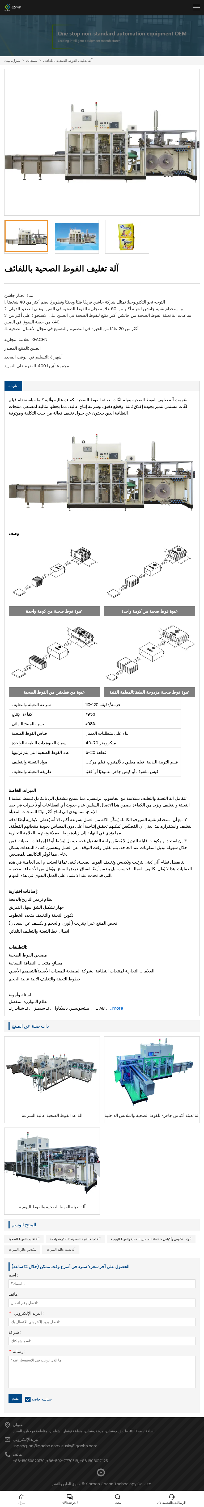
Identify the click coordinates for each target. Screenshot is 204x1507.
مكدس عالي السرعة (22, 1249)
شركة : (14, 1332)
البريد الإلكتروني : (26, 1313)
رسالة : (16, 1352)
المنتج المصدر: (16, 348)
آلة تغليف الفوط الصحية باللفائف (67, 60)
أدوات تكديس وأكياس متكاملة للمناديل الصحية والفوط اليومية (151, 1239)
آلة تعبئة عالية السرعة (60, 1249)
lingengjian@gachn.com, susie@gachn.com (55, 1446)
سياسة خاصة (42, 1399)
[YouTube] (101, 1472)
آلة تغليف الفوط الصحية (23, 1239)
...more (116, 1008)
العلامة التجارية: (17, 339)
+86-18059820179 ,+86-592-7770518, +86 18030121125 (60, 1460)
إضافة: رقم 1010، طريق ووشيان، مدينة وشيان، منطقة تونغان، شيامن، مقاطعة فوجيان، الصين (84, 1431)
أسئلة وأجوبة (20, 995)
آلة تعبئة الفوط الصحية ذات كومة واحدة (75, 1239)
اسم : (13, 1275)
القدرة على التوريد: (20, 366)
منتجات (31, 60)
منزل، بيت (12, 60)
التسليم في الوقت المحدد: (26, 357)
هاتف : (13, 1294)
